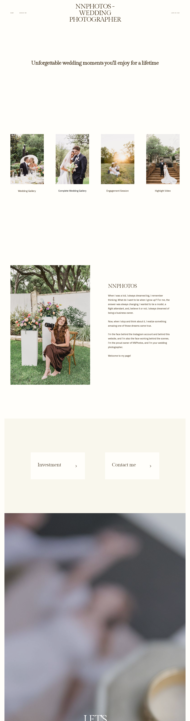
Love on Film (175, 13)
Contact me (23, 13)
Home (12, 13)
